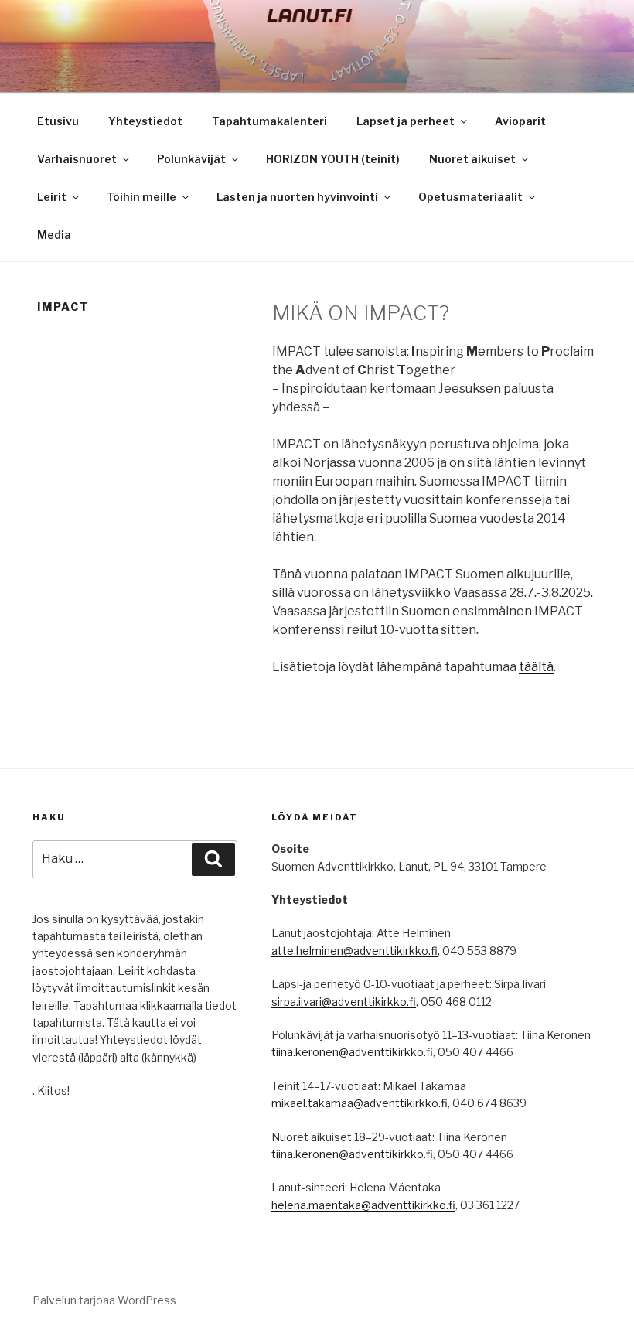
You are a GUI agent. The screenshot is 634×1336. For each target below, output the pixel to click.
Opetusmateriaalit (470, 196)
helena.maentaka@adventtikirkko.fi (363, 1205)
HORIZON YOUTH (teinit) (333, 158)
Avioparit (520, 121)
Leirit (51, 196)
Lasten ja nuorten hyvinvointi (297, 196)
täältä (536, 666)
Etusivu (58, 121)
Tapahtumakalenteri (269, 121)
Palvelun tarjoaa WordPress (104, 1300)
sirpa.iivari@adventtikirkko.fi (343, 1001)
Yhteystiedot (145, 121)
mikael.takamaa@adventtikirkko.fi (359, 1102)
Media (54, 234)
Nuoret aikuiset (472, 158)
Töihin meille (141, 196)
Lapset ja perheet (405, 121)
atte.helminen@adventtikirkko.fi (354, 950)
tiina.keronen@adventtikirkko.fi (352, 1051)
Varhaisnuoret (77, 158)
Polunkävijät (191, 158)
